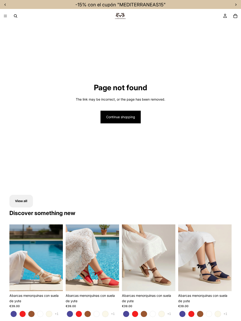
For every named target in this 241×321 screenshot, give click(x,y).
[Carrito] (235, 16)
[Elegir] (55, 284)
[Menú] (5, 16)
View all (21, 201)
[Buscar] (15, 16)
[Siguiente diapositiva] (57, 258)
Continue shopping (120, 117)
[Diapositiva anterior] (14, 258)
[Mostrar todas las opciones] (56, 313)
